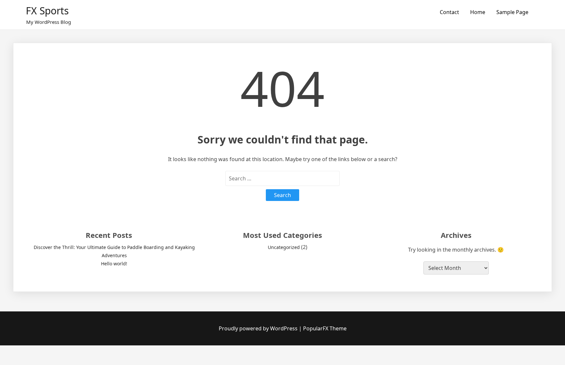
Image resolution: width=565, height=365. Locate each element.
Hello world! (114, 263)
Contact (449, 12)
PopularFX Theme (325, 328)
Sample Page (512, 12)
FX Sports (47, 10)
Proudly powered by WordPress (259, 328)
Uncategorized (284, 247)
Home (477, 12)
